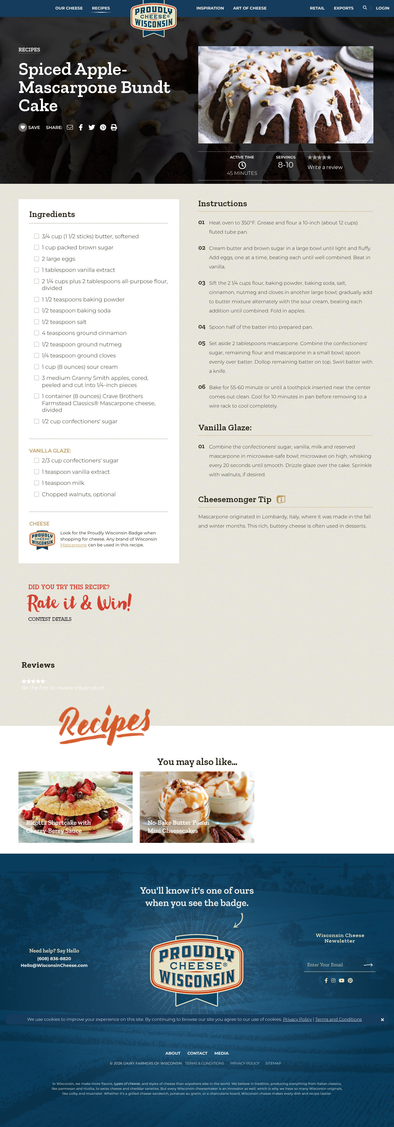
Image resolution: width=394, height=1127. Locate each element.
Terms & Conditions (204, 1063)
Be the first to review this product (63, 688)
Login (382, 8)
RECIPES (29, 49)
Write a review (325, 169)
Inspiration (210, 8)
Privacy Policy (297, 1019)
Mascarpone (73, 545)
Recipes (101, 8)
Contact (197, 1053)
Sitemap (273, 1063)
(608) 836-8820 (54, 958)
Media (222, 1053)
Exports (344, 8)
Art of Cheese (250, 8)
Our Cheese (69, 8)
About (172, 1053)
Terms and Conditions (338, 1019)
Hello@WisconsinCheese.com (54, 965)
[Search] (365, 8)
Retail (317, 8)
